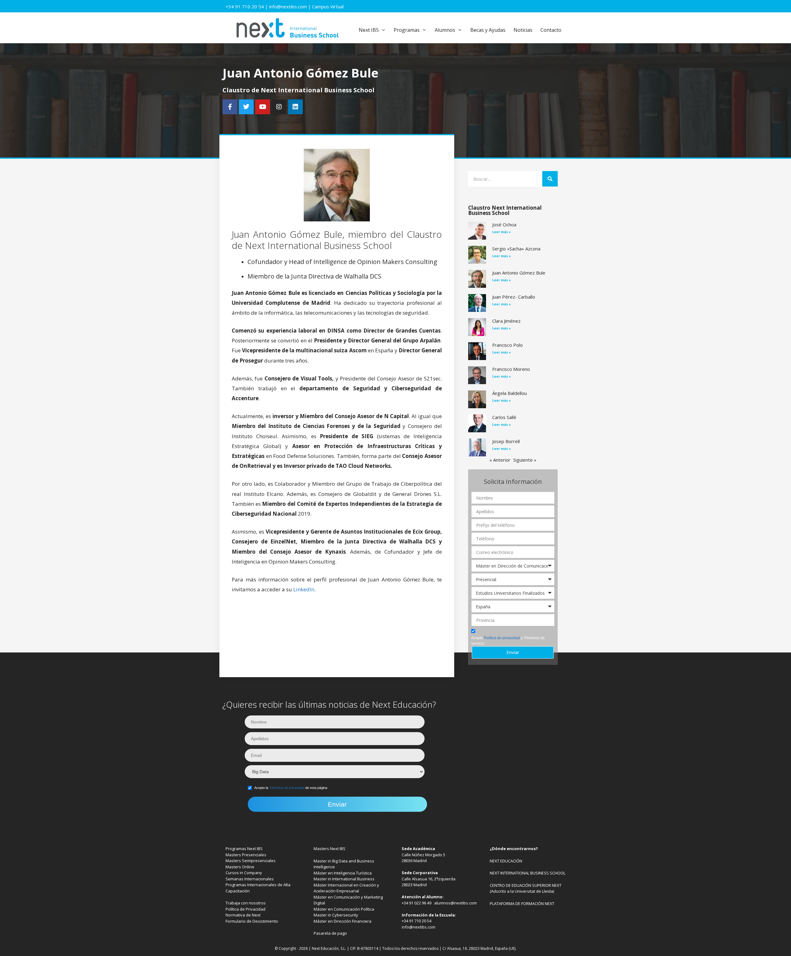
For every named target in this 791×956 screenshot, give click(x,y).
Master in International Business (344, 879)
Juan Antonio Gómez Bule (518, 273)
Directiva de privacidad (287, 788)
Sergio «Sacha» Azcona (516, 248)
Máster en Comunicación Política (344, 909)
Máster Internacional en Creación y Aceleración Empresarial (346, 888)
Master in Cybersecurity (336, 915)
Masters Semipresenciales (251, 860)
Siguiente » (524, 460)
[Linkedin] (295, 106)
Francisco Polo (507, 345)
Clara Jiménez (506, 321)
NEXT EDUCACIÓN (506, 861)
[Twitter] (246, 106)
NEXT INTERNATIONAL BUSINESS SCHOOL (527, 873)
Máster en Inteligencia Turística (343, 873)
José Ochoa (504, 224)
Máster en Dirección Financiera (342, 921)
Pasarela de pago (330, 933)
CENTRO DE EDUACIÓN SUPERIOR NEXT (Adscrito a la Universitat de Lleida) (525, 888)
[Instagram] (279, 106)
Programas (407, 30)
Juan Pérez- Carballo (513, 297)
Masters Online (240, 867)
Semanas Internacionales (250, 879)
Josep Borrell (506, 441)
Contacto (550, 30)
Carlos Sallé (504, 417)
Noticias (523, 30)
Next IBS (369, 30)
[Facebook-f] (229, 106)
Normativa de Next (243, 915)
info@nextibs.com (288, 6)
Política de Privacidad (245, 909)
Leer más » (501, 232)
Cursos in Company (244, 872)
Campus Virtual (328, 6)
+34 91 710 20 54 (245, 6)
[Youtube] (262, 106)
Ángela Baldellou (509, 393)
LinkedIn (303, 589)
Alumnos (445, 30)
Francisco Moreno (511, 369)
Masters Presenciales (246, 854)
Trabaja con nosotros (246, 903)
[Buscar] (550, 179)
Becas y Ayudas (487, 30)
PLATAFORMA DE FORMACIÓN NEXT (522, 903)
